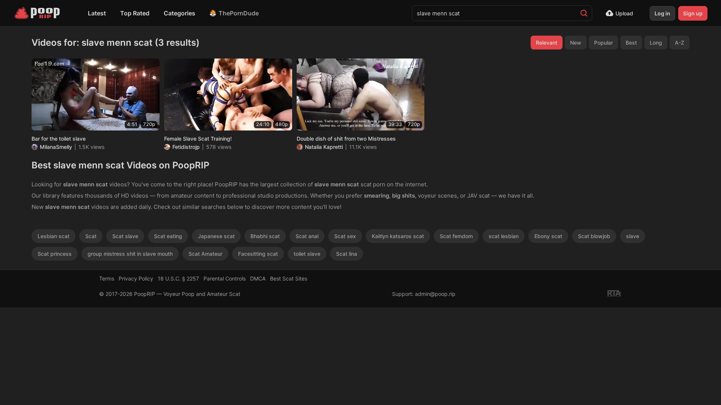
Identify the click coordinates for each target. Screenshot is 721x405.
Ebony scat (548, 236)
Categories (179, 13)
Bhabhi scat (265, 236)
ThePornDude (239, 13)
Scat (91, 236)
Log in (662, 13)
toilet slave (307, 253)
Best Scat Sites (288, 278)
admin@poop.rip (435, 294)
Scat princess (55, 253)
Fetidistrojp (186, 147)
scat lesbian (504, 236)
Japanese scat (216, 236)
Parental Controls (225, 278)
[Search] (583, 13)
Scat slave (125, 236)
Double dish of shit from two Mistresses (346, 138)
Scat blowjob (594, 236)
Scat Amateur (205, 253)
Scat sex (345, 236)
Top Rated (134, 13)
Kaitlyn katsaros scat (398, 236)
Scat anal (307, 236)
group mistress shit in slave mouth (130, 253)
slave (632, 236)
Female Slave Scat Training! (198, 138)
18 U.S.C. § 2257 (178, 278)
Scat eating (168, 236)
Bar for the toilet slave (59, 138)
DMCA (257, 278)
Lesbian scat (53, 236)
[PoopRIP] (38, 13)
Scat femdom (456, 236)
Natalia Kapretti (324, 147)
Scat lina (346, 253)
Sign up (693, 13)
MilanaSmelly (56, 147)
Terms (106, 278)
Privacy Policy (136, 278)
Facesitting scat (258, 253)
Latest (97, 13)
